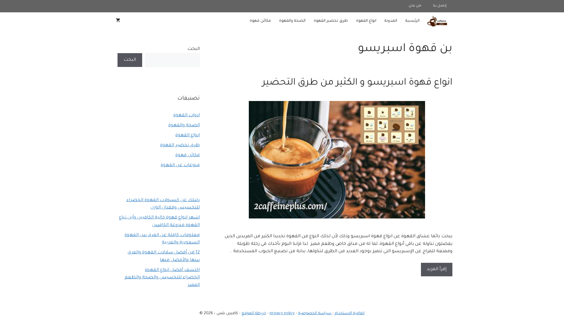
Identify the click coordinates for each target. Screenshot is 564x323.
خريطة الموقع (253, 313)
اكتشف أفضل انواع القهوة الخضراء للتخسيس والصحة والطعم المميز (162, 278)
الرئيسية (412, 21)
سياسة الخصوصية (315, 313)
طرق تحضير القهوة (331, 21)
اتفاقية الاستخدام (350, 313)
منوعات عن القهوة (180, 165)
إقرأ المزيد (436, 269)
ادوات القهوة (186, 115)
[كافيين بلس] (438, 21)
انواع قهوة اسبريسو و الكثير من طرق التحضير (357, 83)
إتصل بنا (439, 6)
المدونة (391, 21)
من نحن (415, 6)
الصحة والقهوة (292, 21)
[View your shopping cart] (118, 21)
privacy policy (282, 313)
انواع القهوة (366, 21)
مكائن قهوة (260, 21)
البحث (193, 49)
